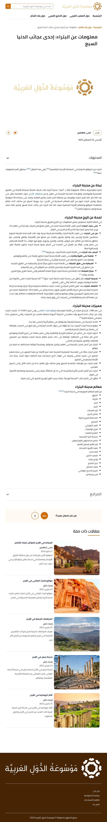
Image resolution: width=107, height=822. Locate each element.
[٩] (43, 251)
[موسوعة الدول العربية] (82, 6)
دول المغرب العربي (80, 16)
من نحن (96, 791)
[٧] (76, 208)
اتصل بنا (96, 804)
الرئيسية (97, 16)
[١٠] (80, 274)
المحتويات (95, 158)
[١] (49, 168)
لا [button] (35, 516)
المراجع (96, 494)
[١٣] (62, 390)
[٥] (96, 172)
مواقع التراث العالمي (46, 310)
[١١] (42, 277)
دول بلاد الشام (38, 16)
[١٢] (80, 317)
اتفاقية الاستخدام (92, 800)
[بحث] (8, 6)
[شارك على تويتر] (15, 133)
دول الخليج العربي (57, 16)
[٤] (28, 168)
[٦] (94, 172)
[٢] (47, 168)
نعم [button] (44, 516)
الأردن (97, 132)
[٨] (45, 251)
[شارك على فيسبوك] (8, 133)
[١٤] (60, 390)
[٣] (30, 168)
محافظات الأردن (36, 194)
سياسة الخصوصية (92, 795)
